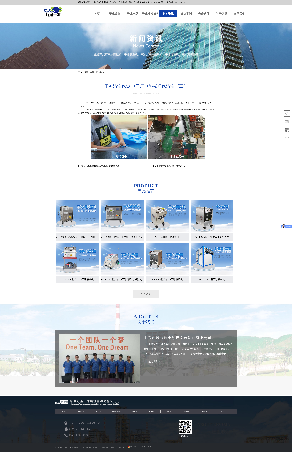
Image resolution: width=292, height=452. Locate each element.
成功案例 (186, 13)
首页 (97, 13)
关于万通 (221, 13)
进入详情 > (154, 361)
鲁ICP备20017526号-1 (110, 447)
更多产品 (146, 294)
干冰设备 (114, 13)
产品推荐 (146, 191)
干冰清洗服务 (150, 13)
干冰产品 (132, 13)
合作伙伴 (204, 13)
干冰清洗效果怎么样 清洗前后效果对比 (102, 166)
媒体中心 (169, 411)
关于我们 (146, 322)
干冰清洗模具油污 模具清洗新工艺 (171, 166)
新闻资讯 (168, 13)
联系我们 (239, 13)
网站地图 (121, 447)
